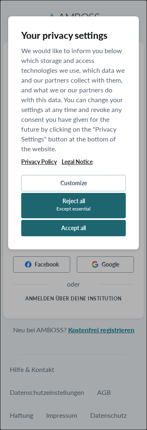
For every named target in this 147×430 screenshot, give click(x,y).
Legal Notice (77, 162)
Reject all (73, 204)
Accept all (73, 227)
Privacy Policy (39, 162)
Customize (73, 182)
